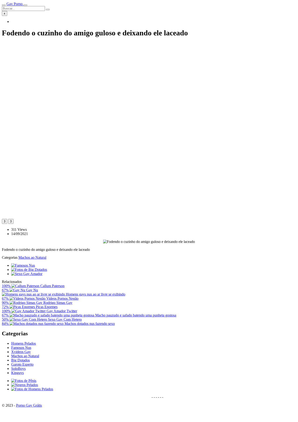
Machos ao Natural (32, 257)
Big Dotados (20, 360)
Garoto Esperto (22, 364)
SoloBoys (18, 369)
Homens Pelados (23, 343)
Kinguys (17, 373)
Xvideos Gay (21, 352)
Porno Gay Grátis (29, 405)
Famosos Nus (21, 348)
